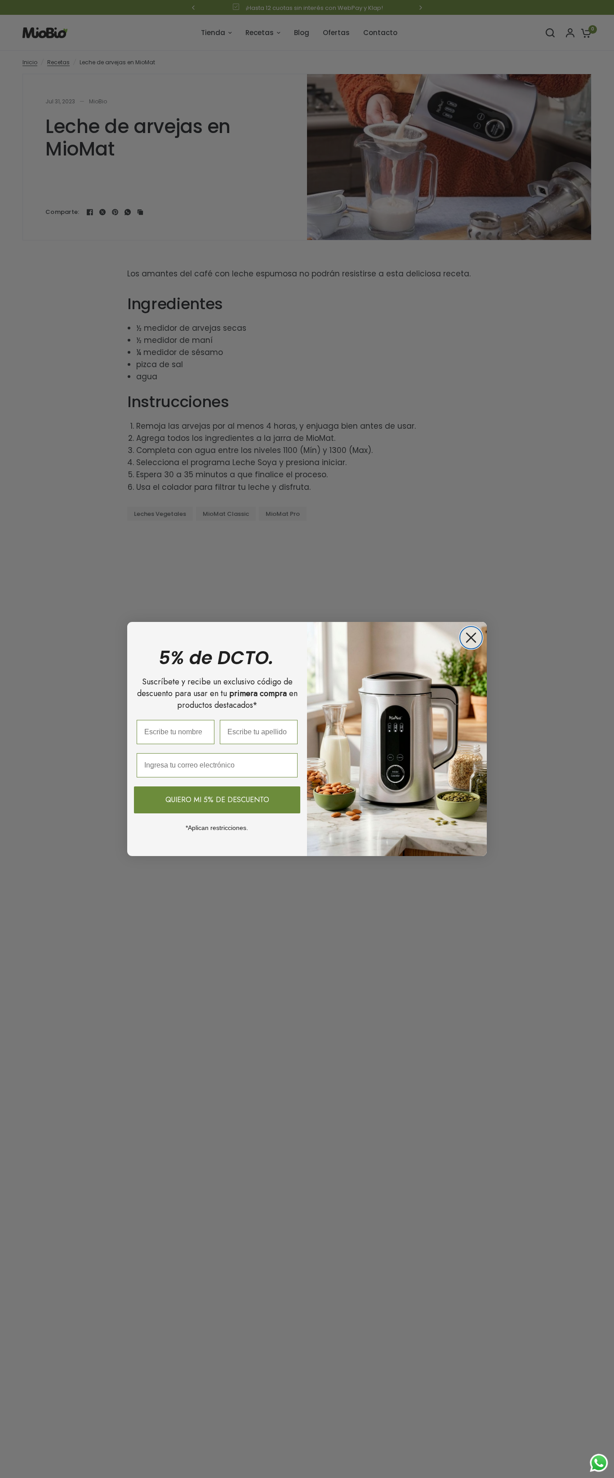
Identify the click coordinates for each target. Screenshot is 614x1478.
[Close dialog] (471, 637)
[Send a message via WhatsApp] (599, 1463)
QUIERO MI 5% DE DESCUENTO (217, 799)
